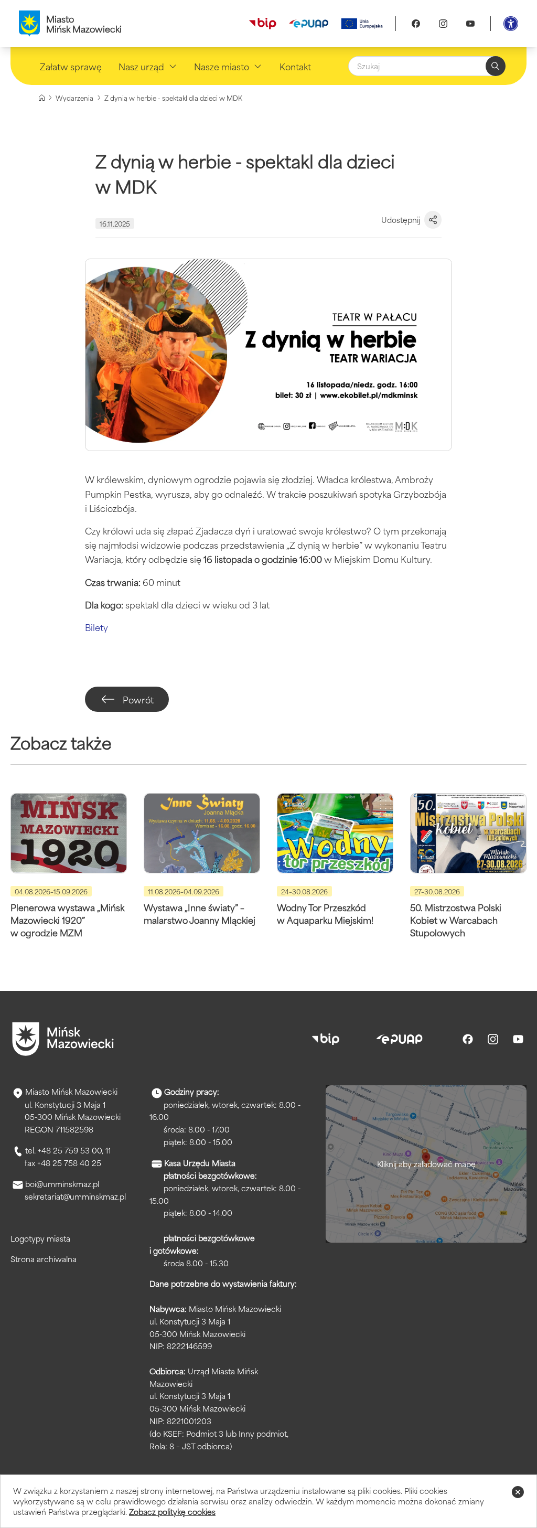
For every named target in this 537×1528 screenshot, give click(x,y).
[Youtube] (470, 23)
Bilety (96, 627)
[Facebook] (416, 23)
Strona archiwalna (43, 1259)
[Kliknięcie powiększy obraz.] (268, 355)
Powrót (138, 699)
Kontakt (295, 66)
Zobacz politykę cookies (172, 1511)
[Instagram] (443, 23)
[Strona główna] (42, 97)
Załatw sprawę (71, 66)
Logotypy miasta (40, 1238)
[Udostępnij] (433, 220)
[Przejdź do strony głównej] (62, 1039)
